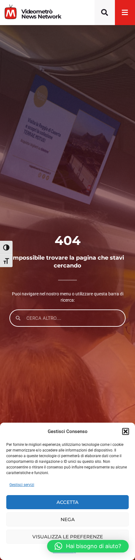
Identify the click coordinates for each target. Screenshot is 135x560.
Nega (68, 519)
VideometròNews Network (41, 14)
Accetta (67, 502)
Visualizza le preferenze (67, 537)
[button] (125, 431)
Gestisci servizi (21, 485)
